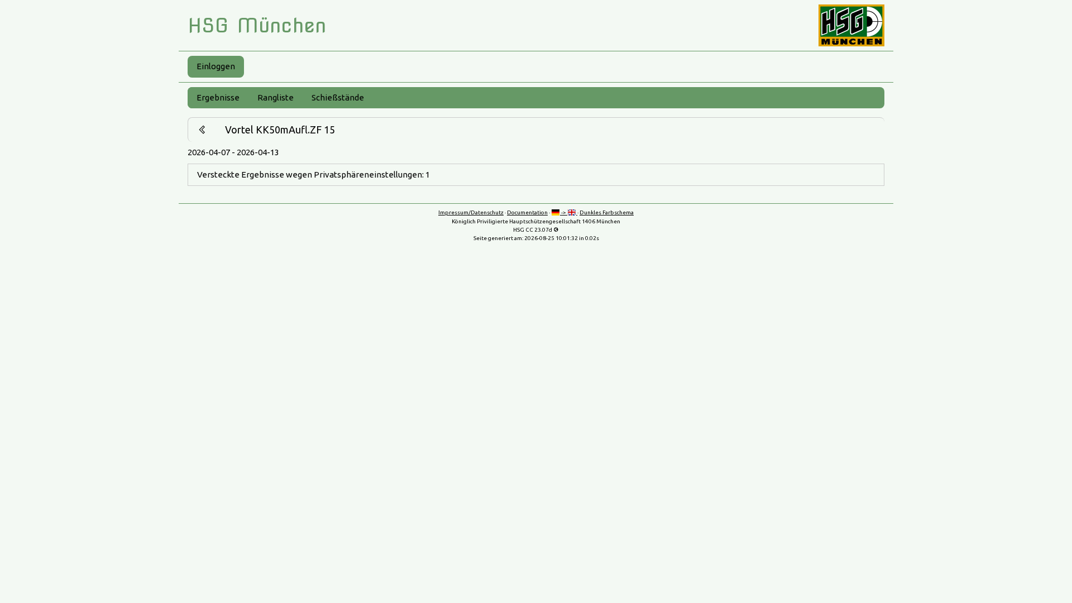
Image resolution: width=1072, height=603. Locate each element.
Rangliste (275, 97)
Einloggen (216, 66)
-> (563, 212)
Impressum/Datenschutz (471, 212)
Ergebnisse (218, 97)
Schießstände (338, 97)
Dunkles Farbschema (607, 212)
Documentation (527, 212)
